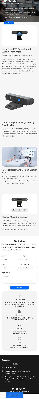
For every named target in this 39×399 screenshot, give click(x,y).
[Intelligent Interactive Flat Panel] (4, 2)
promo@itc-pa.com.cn (20, 333)
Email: (4, 264)
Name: (4, 256)
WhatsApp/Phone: (26, 264)
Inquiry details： (6, 272)
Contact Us (6, 360)
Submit (19, 287)
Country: (23, 256)
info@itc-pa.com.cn (19, 332)
